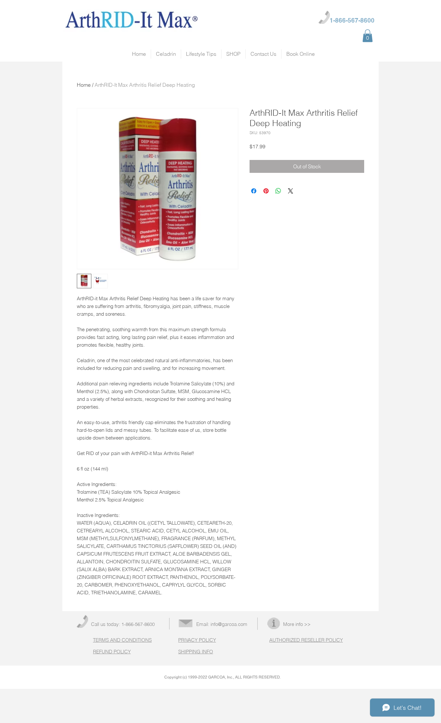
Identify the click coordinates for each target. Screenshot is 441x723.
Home (84, 85)
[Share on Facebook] (254, 191)
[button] (367, 35)
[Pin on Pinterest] (266, 191)
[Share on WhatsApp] (278, 191)
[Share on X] (290, 191)
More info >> (297, 624)
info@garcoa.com (228, 624)
